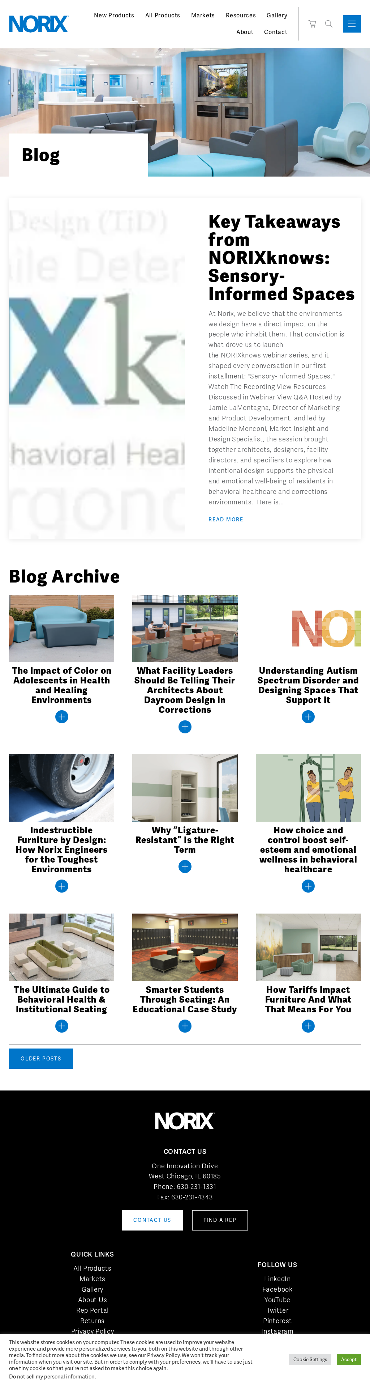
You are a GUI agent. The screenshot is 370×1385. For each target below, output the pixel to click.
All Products (162, 15)
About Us (92, 1300)
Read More (226, 519)
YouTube (277, 1300)
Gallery (277, 15)
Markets (203, 15)
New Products (114, 15)
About (245, 32)
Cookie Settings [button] (310, 1359)
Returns (92, 1321)
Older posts (41, 1058)
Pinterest (277, 1321)
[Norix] (39, 24)
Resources (241, 15)
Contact (275, 32)
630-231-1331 (196, 1186)
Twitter (278, 1310)
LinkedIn (277, 1279)
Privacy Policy (92, 1331)
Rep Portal (92, 1310)
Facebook (277, 1289)
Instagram (277, 1331)
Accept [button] (349, 1359)
